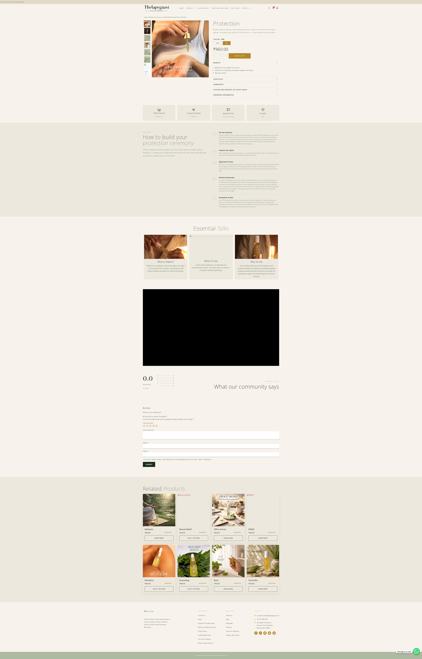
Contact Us (201, 615)
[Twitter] (274, 633)
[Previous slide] (155, 49)
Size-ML (219, 39)
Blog (227, 619)
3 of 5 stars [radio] (150, 425)
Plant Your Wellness (220, 8)
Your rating (149, 423)
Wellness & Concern (155, 17)
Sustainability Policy (204, 635)
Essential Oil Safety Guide (206, 623)
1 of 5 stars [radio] (144, 425)
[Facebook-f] (256, 633)
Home (181, 8)
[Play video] (180, 49)
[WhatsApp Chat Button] (416, 651)
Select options (193, 538)
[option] (217, 43)
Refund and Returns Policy (207, 627)
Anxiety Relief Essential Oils (170, 17)
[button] (245, 62)
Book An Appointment (205, 643)
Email (146, 451)
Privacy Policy (202, 631)
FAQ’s (200, 619)
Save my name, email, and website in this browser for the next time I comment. (178, 459)
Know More (159, 538)
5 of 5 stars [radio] (156, 425)
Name (146, 443)
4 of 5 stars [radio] (153, 425)
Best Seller (229, 623)
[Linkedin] (265, 633)
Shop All (189, 8)
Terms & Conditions (204, 639)
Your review (149, 430)
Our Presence (203, 8)
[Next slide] (205, 49)
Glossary (229, 627)
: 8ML (222, 39)
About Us (229, 615)
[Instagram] (260, 633)
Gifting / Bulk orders (232, 635)
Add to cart (240, 56)
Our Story (235, 8)
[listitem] (147, 23)
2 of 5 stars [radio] (147, 425)
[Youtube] (269, 633)
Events (244, 8)
